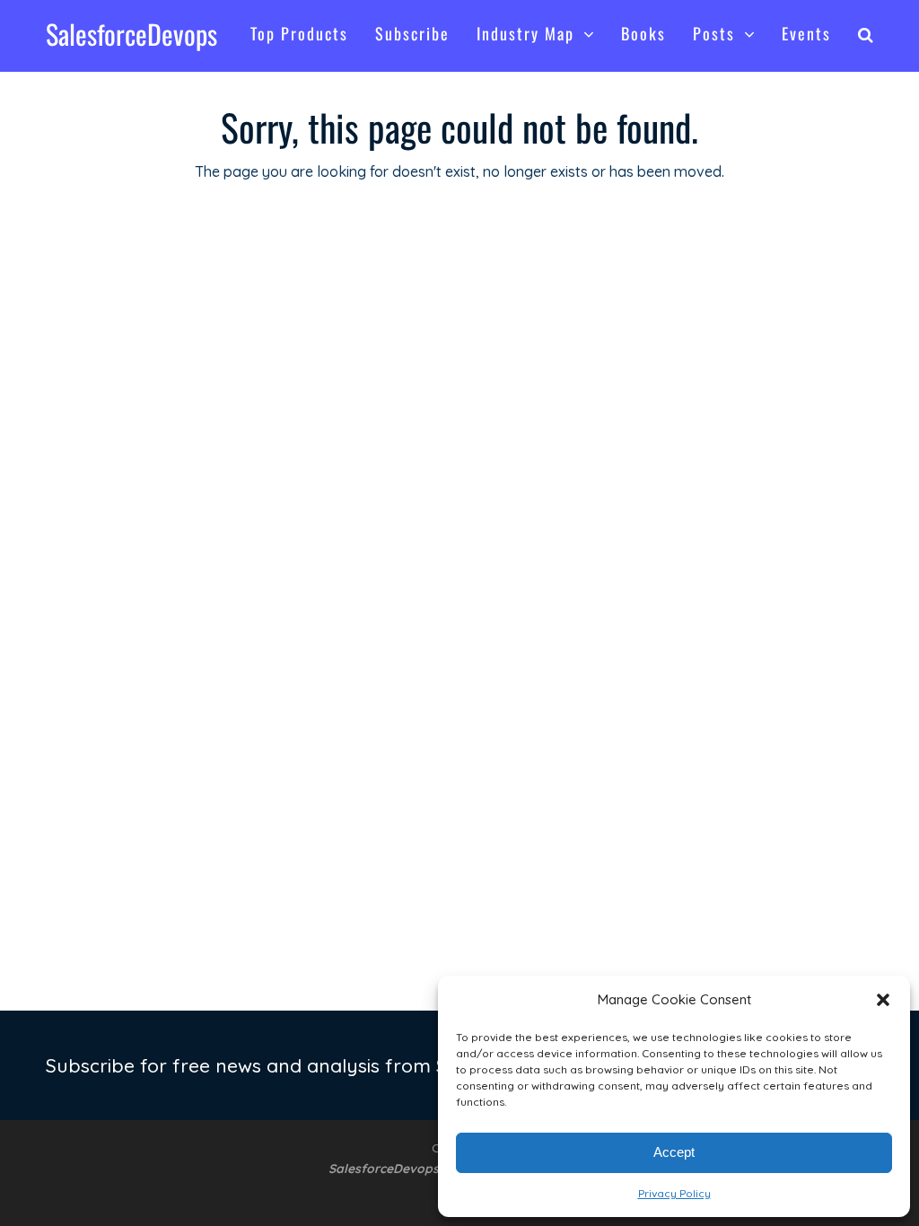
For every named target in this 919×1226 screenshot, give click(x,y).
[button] (883, 1000)
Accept (674, 1152)
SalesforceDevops (131, 33)
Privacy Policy (674, 1193)
